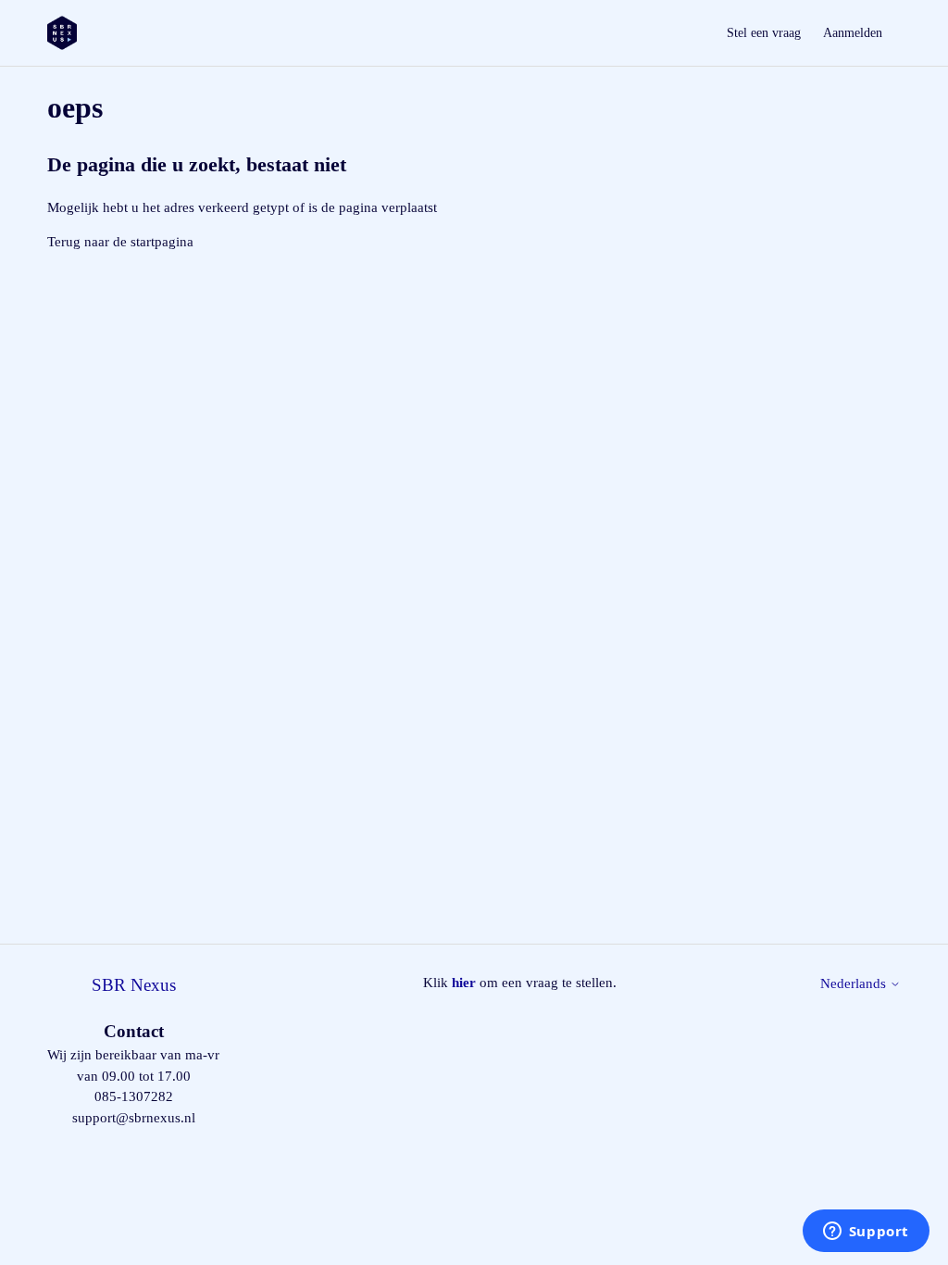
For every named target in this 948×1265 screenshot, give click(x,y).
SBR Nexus (134, 985)
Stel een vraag (764, 33)
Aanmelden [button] (852, 33)
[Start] (62, 33)
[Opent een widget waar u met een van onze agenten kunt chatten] (865, 1232)
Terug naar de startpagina (120, 241)
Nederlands (855, 983)
